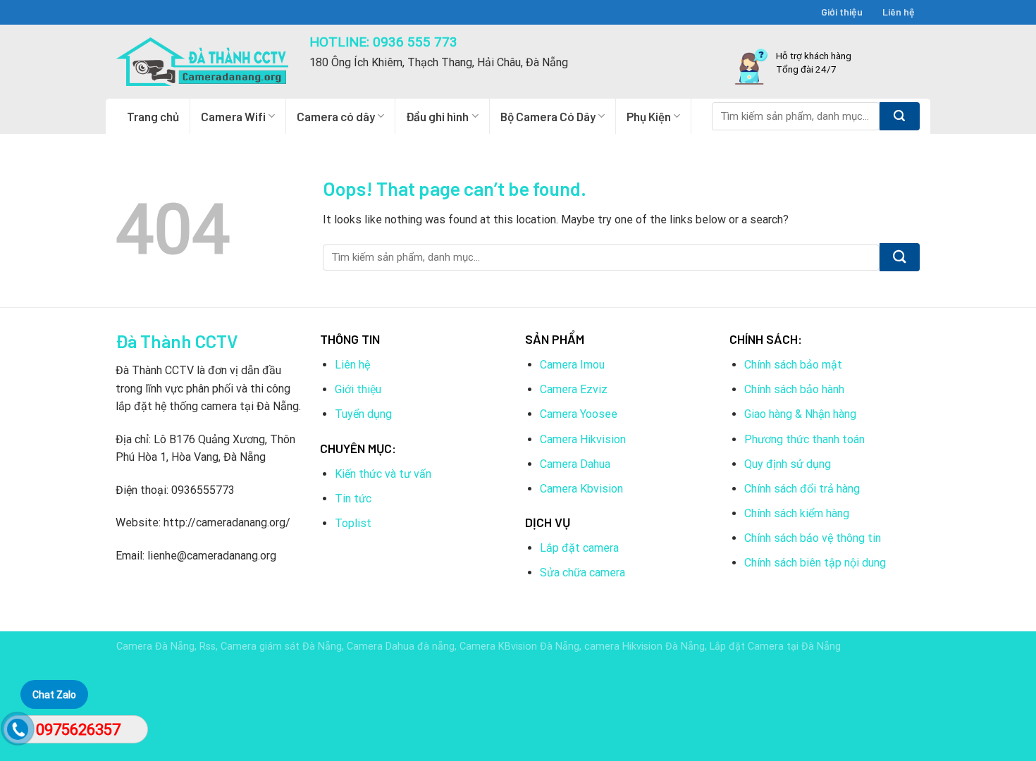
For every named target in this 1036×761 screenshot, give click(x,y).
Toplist (353, 523)
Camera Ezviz (574, 389)
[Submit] (900, 116)
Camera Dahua (575, 464)
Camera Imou (572, 364)
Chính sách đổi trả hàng (802, 488)
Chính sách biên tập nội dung (815, 562)
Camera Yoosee (578, 414)
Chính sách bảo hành (794, 389)
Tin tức (353, 498)
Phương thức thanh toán (804, 439)
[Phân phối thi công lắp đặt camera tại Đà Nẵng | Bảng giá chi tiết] (202, 62)
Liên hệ (898, 12)
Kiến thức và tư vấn (383, 474)
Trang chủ (153, 116)
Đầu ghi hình (437, 116)
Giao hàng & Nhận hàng (800, 414)
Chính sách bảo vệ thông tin (812, 538)
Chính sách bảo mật (793, 364)
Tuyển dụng (363, 414)
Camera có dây (336, 116)
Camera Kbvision (581, 488)
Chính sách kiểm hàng (796, 513)
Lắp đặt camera (579, 548)
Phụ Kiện (649, 116)
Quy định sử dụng (787, 464)
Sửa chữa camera (582, 572)
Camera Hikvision (583, 439)
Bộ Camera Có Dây (548, 116)
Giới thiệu (842, 12)
